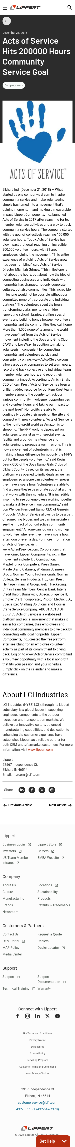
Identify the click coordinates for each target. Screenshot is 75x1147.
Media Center (12, 954)
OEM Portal (11, 941)
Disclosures (37, 1046)
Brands (7, 905)
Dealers (43, 941)
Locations (45, 885)
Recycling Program (37, 1060)
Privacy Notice (37, 1040)
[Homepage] (25, 7)
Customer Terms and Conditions (37, 1066)
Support (8, 977)
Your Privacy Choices (37, 1073)
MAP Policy (10, 948)
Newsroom (10, 912)
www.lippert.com (40, 750)
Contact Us (10, 934)
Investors (9, 851)
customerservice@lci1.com (37, 1103)
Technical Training (16, 988)
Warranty (44, 988)
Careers (43, 851)
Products (44, 898)
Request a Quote (50, 934)
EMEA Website (49, 858)
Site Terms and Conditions (37, 1033)
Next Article (58, 805)
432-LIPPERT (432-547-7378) (37, 1109)
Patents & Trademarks (54, 905)
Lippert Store (47, 844)
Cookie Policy (37, 1053)
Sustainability (48, 892)
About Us (9, 885)
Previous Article (20, 805)
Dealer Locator (49, 948)
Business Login (14, 844)
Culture (7, 892)
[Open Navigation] (5, 7)
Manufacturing (13, 898)
